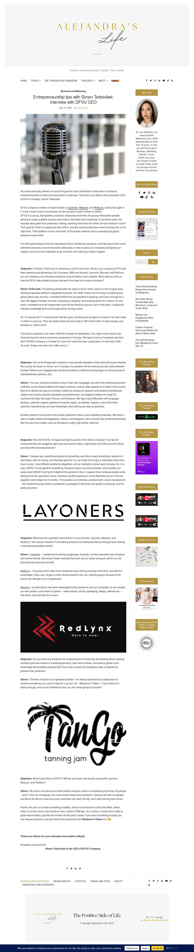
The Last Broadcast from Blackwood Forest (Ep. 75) (146, 342)
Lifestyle (80, 881)
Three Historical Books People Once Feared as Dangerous (146, 289)
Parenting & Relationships (38, 884)
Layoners (73, 207)
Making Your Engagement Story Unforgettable (144, 317)
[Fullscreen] (156, 502)
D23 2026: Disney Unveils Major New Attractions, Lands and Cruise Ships (146, 303)
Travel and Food (100, 881)
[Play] (139, 502)
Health (118, 881)
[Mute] (154, 502)
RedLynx (99, 207)
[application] (146, 499)
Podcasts (87, 80)
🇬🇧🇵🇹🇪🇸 (115, 80)
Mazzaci (83, 207)
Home (23, 80)
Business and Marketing (73, 91)
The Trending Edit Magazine (60, 80)
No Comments (81, 107)
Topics (35, 80)
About (102, 80)
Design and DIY (61, 881)
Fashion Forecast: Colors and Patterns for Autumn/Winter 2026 (146, 330)
